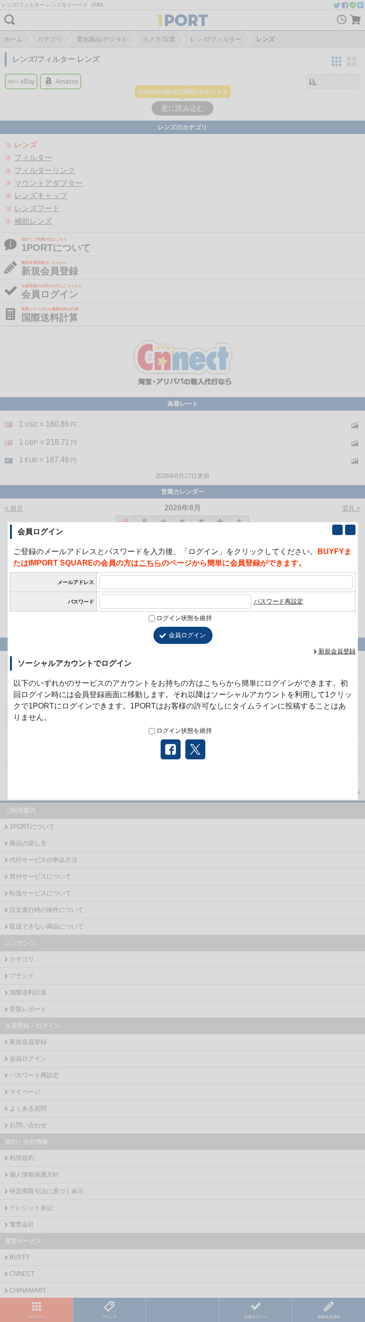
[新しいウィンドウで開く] (337, 530)
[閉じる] (350, 530)
